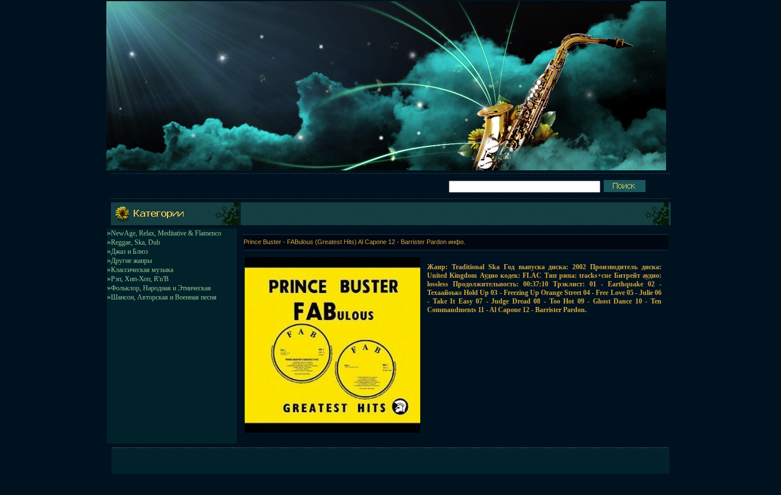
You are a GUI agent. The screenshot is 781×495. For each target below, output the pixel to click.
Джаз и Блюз (129, 252)
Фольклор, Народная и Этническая (161, 288)
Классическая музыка (142, 270)
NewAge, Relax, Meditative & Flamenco (166, 233)
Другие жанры (131, 261)
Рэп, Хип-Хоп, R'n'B (140, 279)
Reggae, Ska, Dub (135, 242)
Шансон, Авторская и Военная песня (164, 297)
